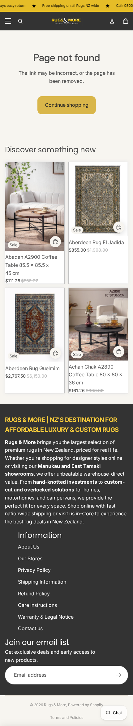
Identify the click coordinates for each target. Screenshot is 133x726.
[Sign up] (118, 675)
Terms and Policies (66, 717)
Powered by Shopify (85, 704)
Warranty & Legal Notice (46, 617)
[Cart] (125, 21)
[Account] (112, 21)
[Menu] (8, 21)
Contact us (30, 628)
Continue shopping (66, 105)
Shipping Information (42, 582)
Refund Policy (34, 593)
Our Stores (30, 558)
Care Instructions (37, 605)
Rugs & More (55, 704)
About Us (28, 547)
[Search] (20, 21)
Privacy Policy (34, 570)
